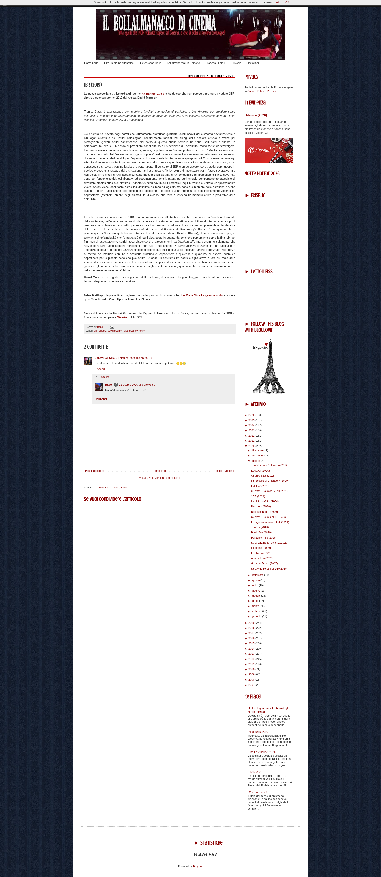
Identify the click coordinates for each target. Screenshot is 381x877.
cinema (102, 330)
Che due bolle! (258, 792)
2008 (251, 679)
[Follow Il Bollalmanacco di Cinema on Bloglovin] (268, 392)
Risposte (104, 377)
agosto (256, 580)
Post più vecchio (224, 470)
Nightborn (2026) (259, 732)
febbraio (257, 611)
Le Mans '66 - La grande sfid (200, 295)
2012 (251, 659)
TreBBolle (255, 772)
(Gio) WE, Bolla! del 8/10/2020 (269, 542)
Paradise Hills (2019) (263, 537)
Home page (91, 63)
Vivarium (123, 317)
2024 (251, 425)
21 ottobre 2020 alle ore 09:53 (134, 358)
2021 (251, 440)
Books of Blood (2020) (264, 511)
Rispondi (100, 369)
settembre (258, 575)
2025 (251, 420)
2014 (251, 648)
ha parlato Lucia (153, 93)
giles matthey (131, 330)
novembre (258, 455)
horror (142, 330)
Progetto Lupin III (216, 63)
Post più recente (95, 470)
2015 (251, 643)
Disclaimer (252, 63)
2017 (251, 633)
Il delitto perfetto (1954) (265, 501)
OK (287, 2)
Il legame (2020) (261, 547)
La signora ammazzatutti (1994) (270, 522)
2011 (251, 664)
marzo (256, 606)
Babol (108, 384)
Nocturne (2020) (261, 506)
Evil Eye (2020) (260, 486)
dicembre (257, 450)
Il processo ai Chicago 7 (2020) (270, 480)
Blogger (197, 866)
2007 (251, 685)
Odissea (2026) (256, 115)
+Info (277, 2)
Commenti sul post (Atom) (111, 487)
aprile (255, 600)
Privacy (236, 63)
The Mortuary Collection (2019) (269, 465)
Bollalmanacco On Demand (183, 63)
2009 (251, 674)
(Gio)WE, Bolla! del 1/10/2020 (269, 568)
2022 (251, 435)
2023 (251, 430)
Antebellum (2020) (262, 558)
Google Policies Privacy (261, 91)
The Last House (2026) (262, 752)
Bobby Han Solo (105, 358)
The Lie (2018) (260, 527)
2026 (251, 415)
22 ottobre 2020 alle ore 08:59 (137, 384)
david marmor (115, 330)
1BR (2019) (258, 496)
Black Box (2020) (261, 532)
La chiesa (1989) (261, 553)
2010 (251, 669)
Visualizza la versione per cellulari (159, 477)
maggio (256, 595)
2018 (251, 628)
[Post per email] (111, 327)
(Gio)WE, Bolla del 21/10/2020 (269, 491)
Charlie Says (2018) (263, 475)
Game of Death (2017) (264, 563)
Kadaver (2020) (260, 470)
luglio (255, 585)
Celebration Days (150, 63)
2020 (251, 446)
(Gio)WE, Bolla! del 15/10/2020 (269, 517)
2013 (251, 653)
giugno (256, 590)
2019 (251, 622)
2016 (251, 638)
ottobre (256, 460)
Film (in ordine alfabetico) (119, 63)
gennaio (257, 616)
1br (95, 330)
